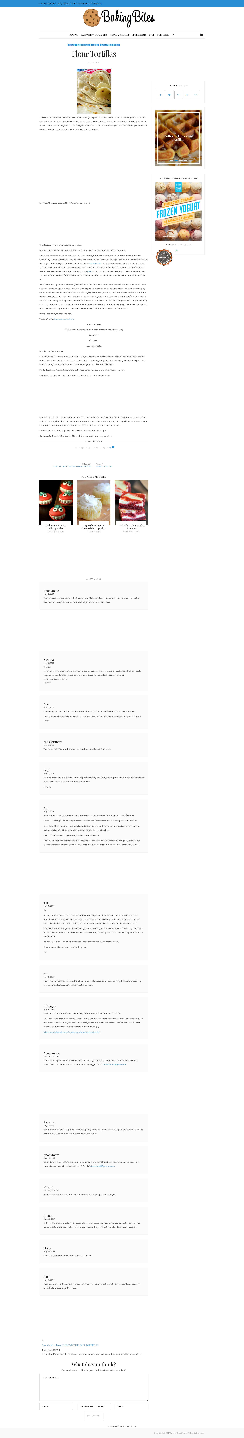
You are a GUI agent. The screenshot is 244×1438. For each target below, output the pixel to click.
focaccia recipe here (64, 319)
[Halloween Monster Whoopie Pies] (56, 502)
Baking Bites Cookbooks (90, 3)
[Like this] (110, 448)
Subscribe (163, 34)
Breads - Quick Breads (79, 45)
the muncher (95, 263)
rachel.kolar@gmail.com (115, 1064)
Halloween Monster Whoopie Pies (56, 527)
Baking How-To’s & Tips (94, 34)
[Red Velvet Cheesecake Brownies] (131, 502)
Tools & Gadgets (119, 34)
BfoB (151, 34)
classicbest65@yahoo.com (102, 1166)
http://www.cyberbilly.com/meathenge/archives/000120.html (72, 1032)
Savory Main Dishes (110, 45)
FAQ (60, 3)
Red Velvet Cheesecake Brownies (131, 527)
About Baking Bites (48, 3)
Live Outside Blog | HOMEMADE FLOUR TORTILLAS (70, 1345)
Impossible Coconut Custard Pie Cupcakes (94, 527)
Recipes (74, 34)
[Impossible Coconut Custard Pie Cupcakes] (94, 502)
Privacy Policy (70, 3)
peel (89, 271)
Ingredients (139, 34)
